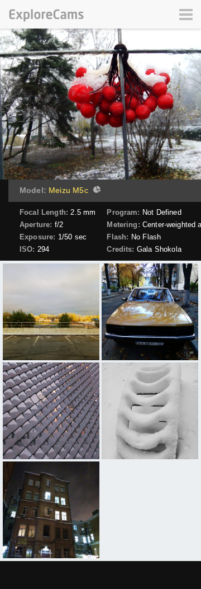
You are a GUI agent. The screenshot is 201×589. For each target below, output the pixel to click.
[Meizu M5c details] (95, 190)
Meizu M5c (68, 190)
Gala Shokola (159, 249)
